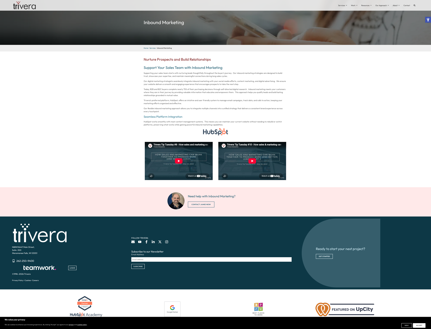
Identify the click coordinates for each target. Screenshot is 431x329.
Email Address (137, 255)
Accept (419, 325)
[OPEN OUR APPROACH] (388, 5)
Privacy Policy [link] (17, 280)
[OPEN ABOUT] (399, 5)
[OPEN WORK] (357, 5)
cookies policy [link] (82, 325)
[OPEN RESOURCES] (371, 5)
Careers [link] (35, 280)
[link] (428, 20)
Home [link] (146, 48)
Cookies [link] (28, 280)
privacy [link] (71, 325)
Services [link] (153, 48)
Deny (407, 325)
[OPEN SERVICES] (346, 5)
